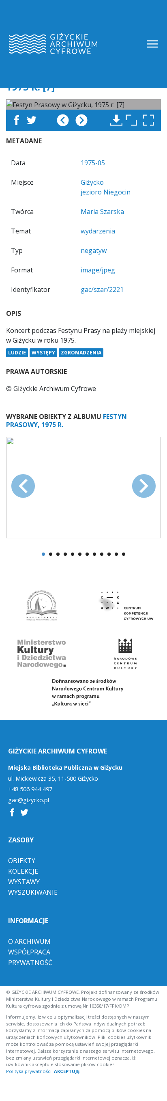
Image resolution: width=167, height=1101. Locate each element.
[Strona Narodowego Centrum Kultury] (125, 654)
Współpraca (29, 952)
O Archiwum (29, 941)
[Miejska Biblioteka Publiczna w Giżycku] (42, 605)
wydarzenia (98, 231)
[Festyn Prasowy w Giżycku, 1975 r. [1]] (83, 486)
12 (123, 554)
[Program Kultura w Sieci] (83, 692)
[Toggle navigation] (153, 44)
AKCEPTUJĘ (66, 1071)
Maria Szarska (102, 211)
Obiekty (21, 860)
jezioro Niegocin (106, 192)
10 (109, 554)
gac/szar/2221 (102, 289)
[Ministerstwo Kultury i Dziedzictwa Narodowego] (42, 654)
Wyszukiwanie (33, 892)
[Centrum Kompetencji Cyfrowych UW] (125, 605)
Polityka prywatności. (29, 1071)
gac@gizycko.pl (28, 800)
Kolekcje (23, 871)
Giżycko (92, 182)
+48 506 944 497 (30, 789)
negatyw (94, 250)
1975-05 (93, 162)
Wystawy (24, 882)
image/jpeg (98, 270)
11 (116, 554)
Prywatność (30, 962)
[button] (150, 120)
